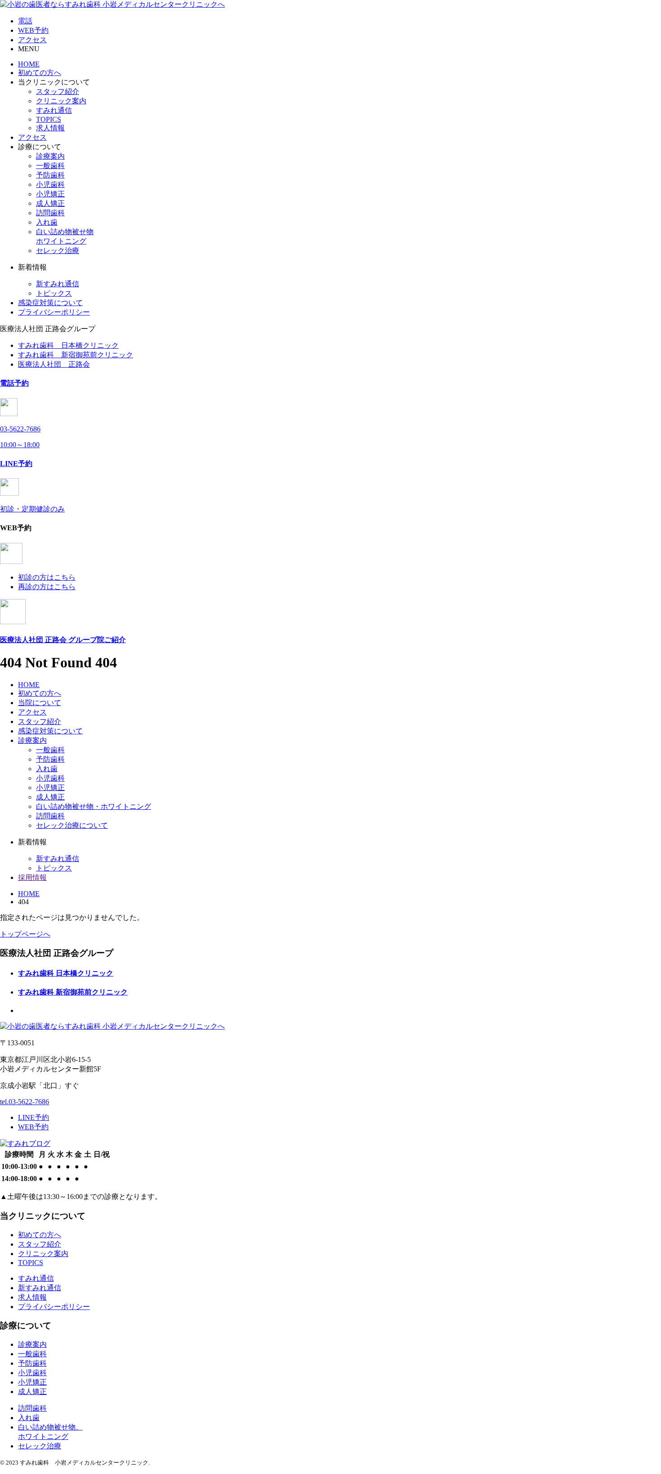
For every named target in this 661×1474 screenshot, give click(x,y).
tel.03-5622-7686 (24, 1102)
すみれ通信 (54, 110)
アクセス (32, 137)
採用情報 (32, 877)
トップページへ (25, 934)
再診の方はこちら (47, 586)
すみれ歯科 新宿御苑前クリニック (75, 355)
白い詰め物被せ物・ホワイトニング (93, 806)
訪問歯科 (50, 213)
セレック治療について (72, 825)
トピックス (54, 293)
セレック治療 (57, 250)
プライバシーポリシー (54, 312)
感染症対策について (50, 302)
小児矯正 (50, 194)
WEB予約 (33, 1127)
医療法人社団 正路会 (54, 364)
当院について (39, 702)
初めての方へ (39, 72)
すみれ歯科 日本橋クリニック (68, 345)
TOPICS (48, 119)
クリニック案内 (61, 101)
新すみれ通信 (57, 284)
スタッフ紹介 (57, 91)
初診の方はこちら (47, 577)
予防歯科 (50, 175)
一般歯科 (50, 165)
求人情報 (50, 128)
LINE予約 (33, 1117)
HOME (29, 64)
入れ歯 (47, 222)
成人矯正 (50, 203)
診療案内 (50, 156)
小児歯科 (50, 184)
